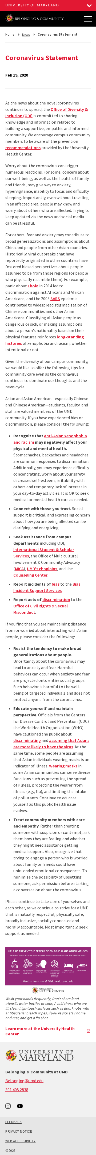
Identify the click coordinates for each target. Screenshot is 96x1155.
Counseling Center (30, 575)
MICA (19, 568)
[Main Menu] (88, 19)
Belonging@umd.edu (24, 1080)
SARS (55, 298)
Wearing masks (63, 765)
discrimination (56, 599)
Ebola (33, 285)
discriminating (27, 740)
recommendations (23, 147)
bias (55, 584)
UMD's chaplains (42, 568)
